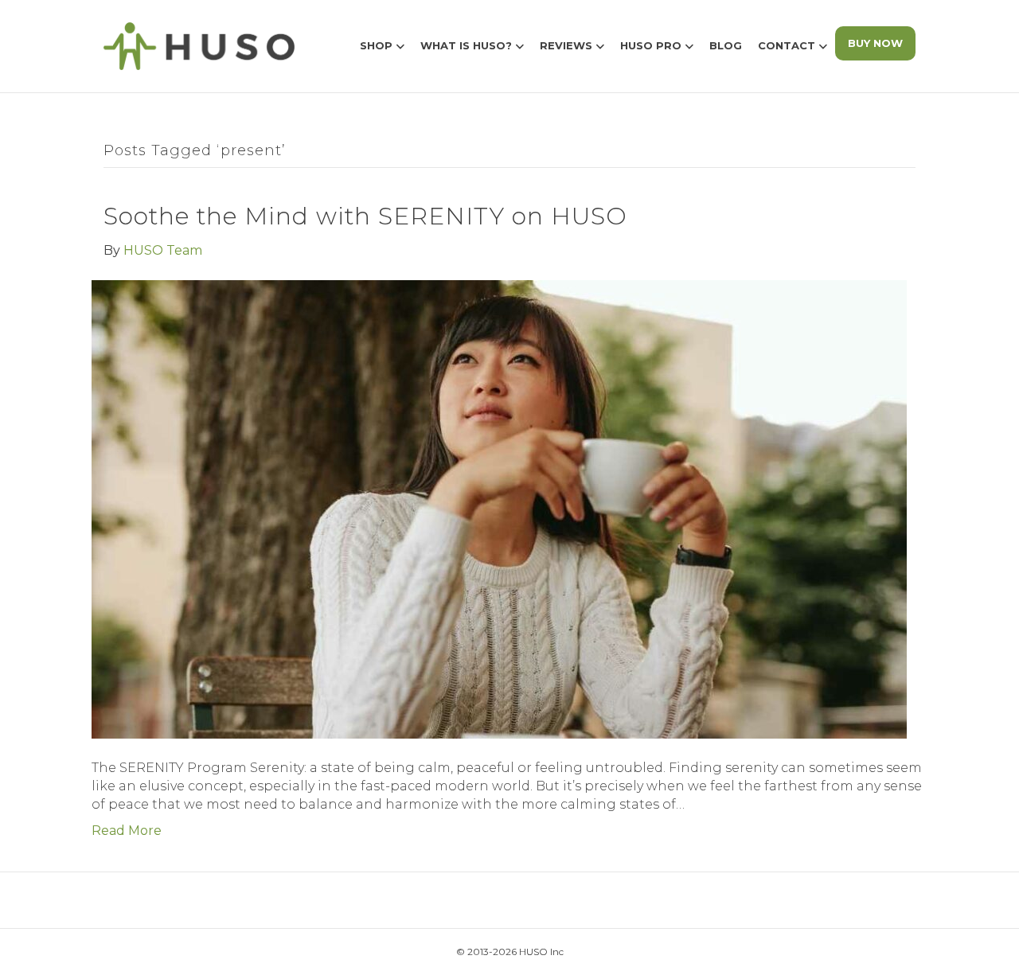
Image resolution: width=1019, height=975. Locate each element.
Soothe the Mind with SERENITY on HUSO (365, 216)
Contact (786, 45)
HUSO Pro (650, 45)
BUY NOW (875, 43)
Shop (376, 45)
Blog (725, 45)
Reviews (566, 45)
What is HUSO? (466, 45)
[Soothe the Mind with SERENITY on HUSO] (499, 508)
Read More (127, 830)
